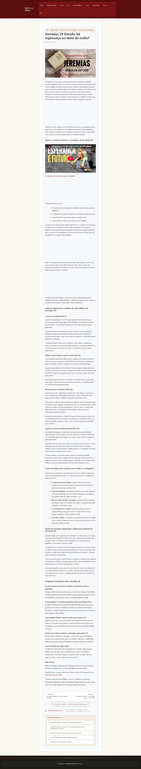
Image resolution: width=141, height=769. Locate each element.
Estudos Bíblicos (78, 5)
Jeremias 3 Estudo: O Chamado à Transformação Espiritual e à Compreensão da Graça (68, 727)
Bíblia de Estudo (51, 5)
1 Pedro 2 (74, 497)
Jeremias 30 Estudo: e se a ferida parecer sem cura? (78, 711)
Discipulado (95, 5)
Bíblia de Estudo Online (55, 710)
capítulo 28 (74, 300)
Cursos (62, 5)
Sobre (104, 5)
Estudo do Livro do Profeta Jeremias (68, 30)
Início (42, 5)
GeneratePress (79, 763)
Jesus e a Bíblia (29, 9)
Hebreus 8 (74, 514)
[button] (40, 13)
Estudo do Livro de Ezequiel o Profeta (61, 742)
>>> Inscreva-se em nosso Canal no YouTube (60, 176)
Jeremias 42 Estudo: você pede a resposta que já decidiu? (66, 722)
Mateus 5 (63, 523)
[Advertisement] (70, 113)
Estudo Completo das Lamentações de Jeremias (64, 737)
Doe (68, 5)
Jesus (87, 5)
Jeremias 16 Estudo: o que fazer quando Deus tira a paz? (66, 733)
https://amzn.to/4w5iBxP (76, 685)
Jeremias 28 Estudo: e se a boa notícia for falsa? (76, 709)
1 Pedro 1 (70, 488)
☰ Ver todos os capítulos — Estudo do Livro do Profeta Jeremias (70, 704)
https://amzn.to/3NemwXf (53, 675)
